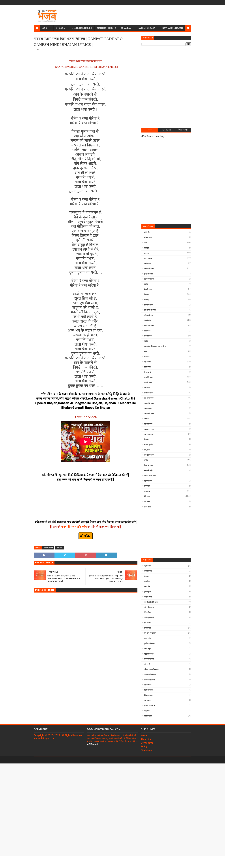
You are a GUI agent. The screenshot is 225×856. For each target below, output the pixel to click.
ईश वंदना (146, 248)
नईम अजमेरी (147, 623)
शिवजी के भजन (148, 465)
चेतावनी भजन (148, 289)
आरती (145, 243)
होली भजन (147, 502)
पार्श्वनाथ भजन (148, 336)
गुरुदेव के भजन (148, 274)
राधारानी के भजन (149, 403)
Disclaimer (146, 750)
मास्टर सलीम (147, 638)
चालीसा (146, 284)
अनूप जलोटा (147, 566)
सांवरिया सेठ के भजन (150, 476)
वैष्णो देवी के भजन (149, 455)
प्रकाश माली (147, 628)
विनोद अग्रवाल (148, 695)
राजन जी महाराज (149, 659)
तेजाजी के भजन (148, 305)
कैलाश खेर (147, 586)
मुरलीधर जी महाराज (149, 643)
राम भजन (146, 419)
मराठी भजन (147, 367)
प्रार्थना (146, 341)
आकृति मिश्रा (148, 571)
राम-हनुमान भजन (149, 434)
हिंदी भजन (147, 496)
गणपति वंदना (147, 263)
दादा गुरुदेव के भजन (150, 310)
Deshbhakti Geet (82, 28)
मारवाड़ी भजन (148, 382)
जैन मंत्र (146, 300)
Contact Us (147, 743)
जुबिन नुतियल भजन (149, 607)
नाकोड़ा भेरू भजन (149, 326)
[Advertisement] (135, 15)
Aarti (45, 28)
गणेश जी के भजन (48, 548)
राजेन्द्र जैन (147, 664)
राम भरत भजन (148, 424)
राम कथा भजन (148, 408)
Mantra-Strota (106, 28)
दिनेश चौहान (147, 612)
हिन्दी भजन (59, 548)
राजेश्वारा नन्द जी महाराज (151, 669)
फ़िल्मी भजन (147, 507)
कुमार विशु (147, 581)
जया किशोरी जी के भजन (151, 602)
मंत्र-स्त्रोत (147, 362)
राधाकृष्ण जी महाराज (150, 675)
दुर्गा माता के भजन (149, 315)
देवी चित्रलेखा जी (149, 618)
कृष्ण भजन (147, 253)
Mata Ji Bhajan (147, 28)
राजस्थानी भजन (148, 393)
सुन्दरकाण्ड (147, 486)
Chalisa (126, 28)
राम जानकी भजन (149, 414)
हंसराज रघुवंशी (148, 716)
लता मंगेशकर (147, 685)
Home (144, 735)
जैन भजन (146, 294)
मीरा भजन (147, 388)
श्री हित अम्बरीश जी (149, 706)
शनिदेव (146, 460)
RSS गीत (147, 232)
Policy (144, 746)
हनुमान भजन (147, 491)
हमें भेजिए (85, 536)
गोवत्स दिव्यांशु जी (149, 279)
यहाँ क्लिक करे (92, 744)
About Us (146, 739)
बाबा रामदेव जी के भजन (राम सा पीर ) (155, 346)
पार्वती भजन (147, 331)
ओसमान (146, 576)
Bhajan (60, 28)
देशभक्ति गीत (147, 320)
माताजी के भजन (148, 377)
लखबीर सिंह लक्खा (149, 680)
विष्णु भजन (147, 450)
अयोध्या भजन (148, 238)
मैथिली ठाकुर (147, 649)
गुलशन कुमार (147, 592)
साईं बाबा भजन (148, 481)
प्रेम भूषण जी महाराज (150, 633)
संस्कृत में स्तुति (148, 471)
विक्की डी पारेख (148, 690)
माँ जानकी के (147, 372)
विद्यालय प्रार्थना (148, 445)
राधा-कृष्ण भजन (148, 398)
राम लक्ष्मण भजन (149, 429)
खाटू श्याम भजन (148, 258)
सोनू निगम (147, 711)
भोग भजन (146, 357)
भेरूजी (145, 351)
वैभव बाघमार (147, 700)
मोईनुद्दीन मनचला (148, 654)
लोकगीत (146, 439)
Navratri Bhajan (172, 28)
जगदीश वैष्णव (148, 597)
